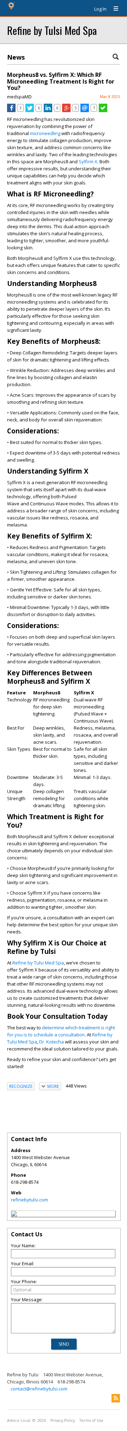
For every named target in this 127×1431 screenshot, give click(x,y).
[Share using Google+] (66, 110)
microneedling (45, 133)
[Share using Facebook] (11, 110)
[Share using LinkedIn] (48, 110)
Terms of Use (91, 1420)
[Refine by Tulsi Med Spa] (14, 1215)
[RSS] (115, 1398)
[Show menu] (113, 9)
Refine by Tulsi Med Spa (52, 30)
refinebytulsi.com (29, 1199)
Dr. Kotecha (51, 1042)
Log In (100, 9)
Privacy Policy (62, 1420)
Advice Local (18, 1420)
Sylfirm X (88, 161)
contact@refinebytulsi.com (39, 1389)
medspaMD (19, 96)
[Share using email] (84, 110)
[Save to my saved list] (103, 110)
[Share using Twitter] (29, 110)
